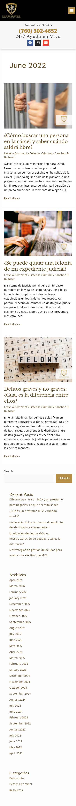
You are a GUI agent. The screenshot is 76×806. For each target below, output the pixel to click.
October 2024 (18, 687)
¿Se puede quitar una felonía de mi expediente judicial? (38, 266)
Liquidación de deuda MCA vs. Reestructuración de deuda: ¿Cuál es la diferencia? (34, 539)
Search (8, 471)
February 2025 (18, 663)
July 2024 (15, 705)
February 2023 (18, 717)
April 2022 (16, 753)
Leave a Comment (15, 153)
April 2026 (16, 580)
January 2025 (17, 669)
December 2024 (19, 675)
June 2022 (15, 741)
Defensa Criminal (41, 153)
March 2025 (17, 658)
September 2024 (20, 693)
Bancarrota (16, 778)
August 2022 (17, 729)
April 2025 (16, 652)
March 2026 (17, 586)
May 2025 (15, 646)
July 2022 (15, 735)
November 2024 (19, 682)
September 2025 (20, 622)
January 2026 (17, 598)
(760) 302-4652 (38, 30)
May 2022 (15, 747)
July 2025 (15, 634)
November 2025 (19, 610)
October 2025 (18, 616)
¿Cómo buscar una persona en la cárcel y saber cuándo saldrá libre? (36, 141)
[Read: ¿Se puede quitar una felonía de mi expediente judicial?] (38, 233)
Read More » (12, 198)
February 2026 (18, 592)
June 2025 (15, 640)
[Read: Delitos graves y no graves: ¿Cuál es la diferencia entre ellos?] (38, 359)
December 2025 (19, 604)
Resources (16, 790)
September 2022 (20, 723)
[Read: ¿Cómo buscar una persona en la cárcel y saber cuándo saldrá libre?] (38, 105)
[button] (71, 10)
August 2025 (17, 628)
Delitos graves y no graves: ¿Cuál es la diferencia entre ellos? (36, 395)
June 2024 (15, 711)
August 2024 (17, 699)
